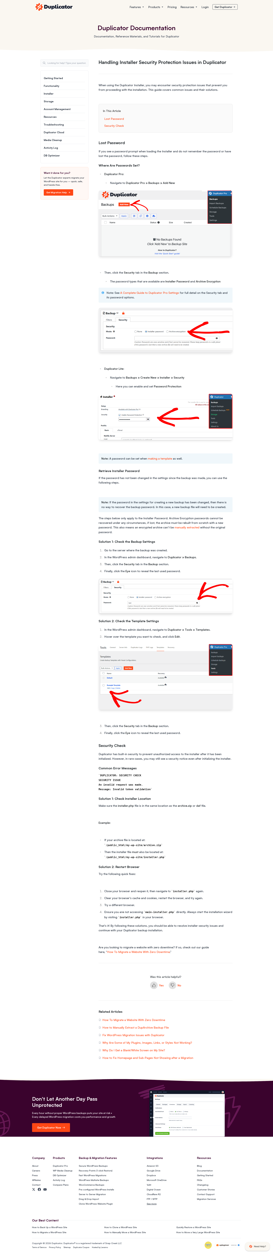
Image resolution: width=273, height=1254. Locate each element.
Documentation (205, 1170)
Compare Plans (61, 1184)
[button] (157, 985)
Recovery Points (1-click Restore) (95, 1170)
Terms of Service (39, 1247)
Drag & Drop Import (89, 1199)
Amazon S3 (152, 1165)
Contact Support (206, 1194)
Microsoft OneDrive (157, 1180)
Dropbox (151, 1175)
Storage (49, 101)
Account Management (57, 109)
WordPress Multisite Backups (94, 1180)
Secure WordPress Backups (93, 1165)
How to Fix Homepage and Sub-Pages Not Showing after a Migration (147, 1057)
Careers (36, 1170)
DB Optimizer (52, 155)
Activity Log (51, 147)
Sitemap (67, 1247)
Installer (49, 93)
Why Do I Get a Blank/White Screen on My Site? (133, 1050)
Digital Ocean (154, 1189)
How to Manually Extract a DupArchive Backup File (135, 1027)
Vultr (149, 1184)
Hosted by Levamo (100, 1247)
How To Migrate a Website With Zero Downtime (138, 952)
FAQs (199, 1180)
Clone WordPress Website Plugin (96, 1203)
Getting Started (53, 78)
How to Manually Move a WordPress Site (125, 1232)
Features (135, 7)
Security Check (114, 125)
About (35, 1165)
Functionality (51, 85)
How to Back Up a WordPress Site (49, 1227)
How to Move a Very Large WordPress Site (198, 1232)
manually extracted (187, 527)
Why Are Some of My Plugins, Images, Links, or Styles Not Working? (147, 1042)
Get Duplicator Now (49, 1127)
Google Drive (153, 1170)
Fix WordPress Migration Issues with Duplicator (133, 1035)
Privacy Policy (55, 1247)
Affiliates (36, 1180)
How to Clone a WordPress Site (120, 1227)
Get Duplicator (223, 7)
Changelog (202, 1184)
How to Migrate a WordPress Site (49, 1232)
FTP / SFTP (152, 1199)
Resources (187, 7)
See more (152, 1203)
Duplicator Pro (60, 1165)
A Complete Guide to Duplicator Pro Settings (149, 292)
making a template (160, 458)
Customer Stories (206, 1189)
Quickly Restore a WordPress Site (193, 1227)
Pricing (172, 7)
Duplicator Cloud (54, 132)
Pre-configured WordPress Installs (96, 1189)
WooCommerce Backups (91, 1184)
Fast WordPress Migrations (92, 1175)
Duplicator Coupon (81, 1247)
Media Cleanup (53, 140)
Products (154, 7)
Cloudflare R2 (154, 1194)
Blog (199, 1165)
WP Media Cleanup (63, 1170)
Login (205, 7)
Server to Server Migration (92, 1194)
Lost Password (114, 118)
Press (35, 1175)
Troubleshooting (54, 124)
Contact (36, 1184)
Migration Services (206, 1199)
